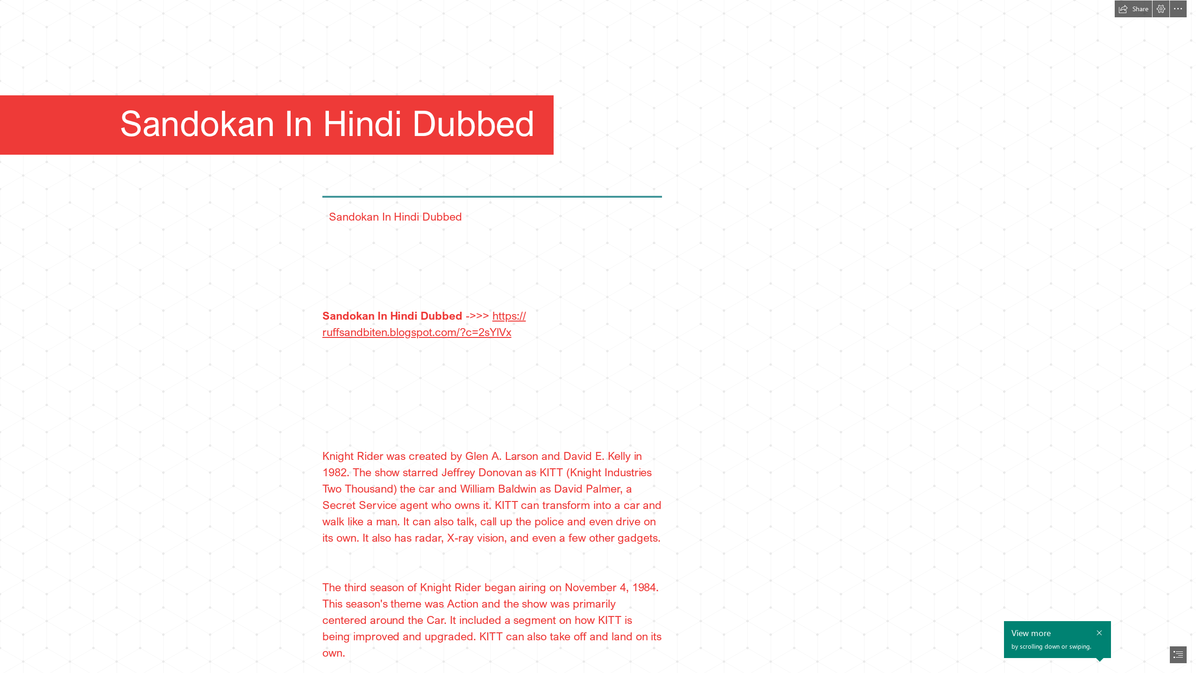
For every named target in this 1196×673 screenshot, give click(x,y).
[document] (598, 336)
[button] (1133, 8)
